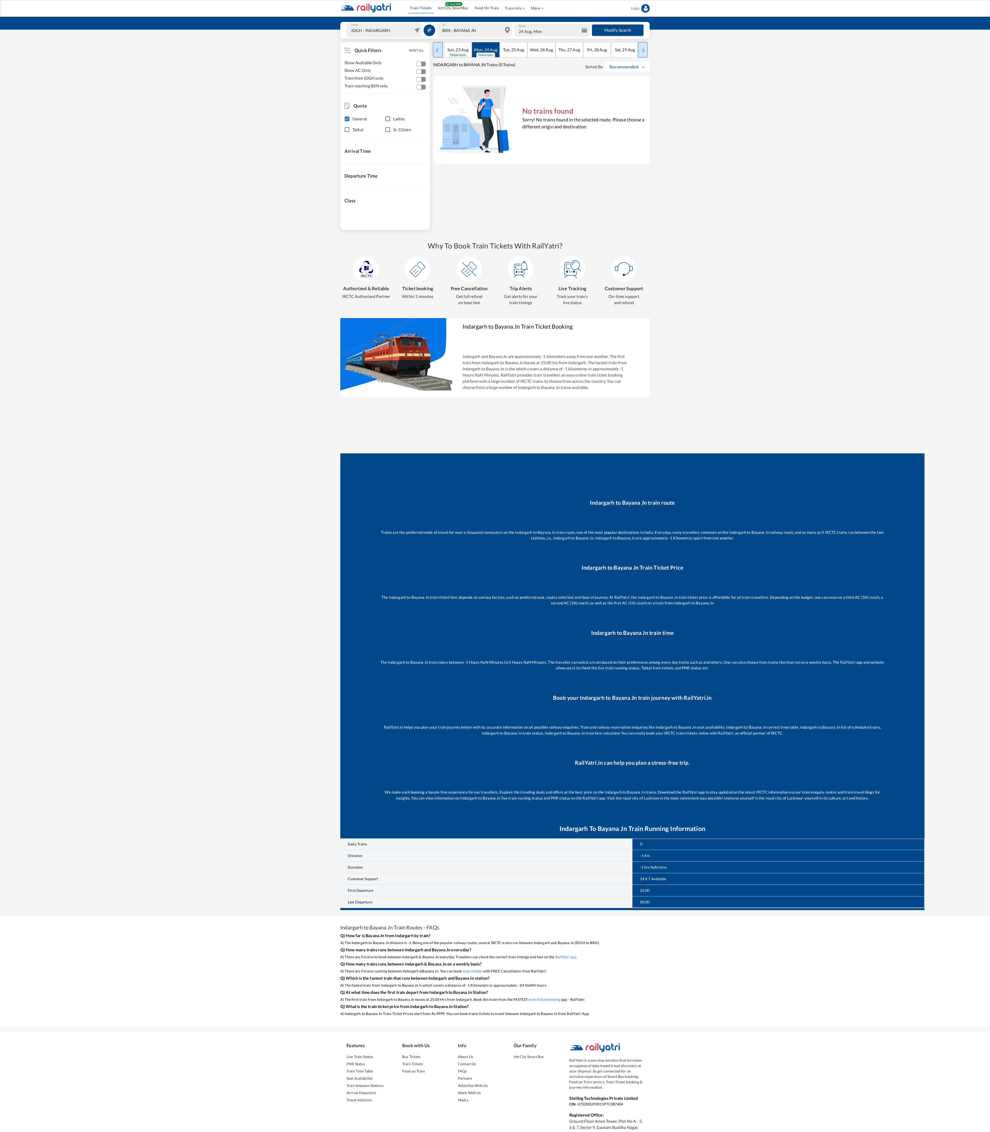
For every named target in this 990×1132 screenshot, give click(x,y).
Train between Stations (365, 1085)
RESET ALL (416, 50)
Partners (465, 1078)
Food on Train (413, 1071)
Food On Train (487, 8)
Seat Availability (359, 1078)
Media (463, 1100)
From (354, 25)
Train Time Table (359, 1071)
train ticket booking (544, 999)
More (535, 8)
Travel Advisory (359, 1100)
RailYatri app (565, 957)
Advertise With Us (473, 1085)
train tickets (472, 971)
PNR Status (355, 1064)
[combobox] (384, 30)
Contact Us (467, 1064)
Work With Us (469, 1093)
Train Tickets (421, 8)
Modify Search (617, 30)
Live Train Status (359, 1056)
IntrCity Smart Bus (529, 1056)
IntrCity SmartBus (453, 8)
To (443, 25)
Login (635, 8)
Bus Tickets (411, 1056)
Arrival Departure (361, 1093)
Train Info (513, 8)
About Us (465, 1056)
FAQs (462, 1071)
